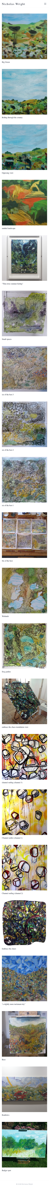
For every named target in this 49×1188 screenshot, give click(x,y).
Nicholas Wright (13, 4)
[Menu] (45, 4)
